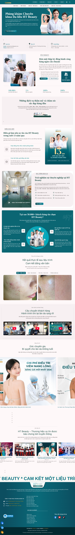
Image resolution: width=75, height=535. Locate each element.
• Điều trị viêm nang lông (31, 515)
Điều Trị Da (16, 5)
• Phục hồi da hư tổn (30, 517)
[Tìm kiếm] (69, 2)
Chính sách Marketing (30, 503)
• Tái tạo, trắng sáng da (30, 520)
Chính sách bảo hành (30, 501)
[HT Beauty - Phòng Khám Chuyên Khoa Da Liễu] (10, 2)
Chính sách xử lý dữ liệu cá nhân (32, 506)
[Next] (6, 36)
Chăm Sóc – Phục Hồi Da (56, 5)
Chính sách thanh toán (30, 500)
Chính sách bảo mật (30, 499)
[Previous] (3, 36)
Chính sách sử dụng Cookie (31, 504)
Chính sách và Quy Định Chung (32, 496)
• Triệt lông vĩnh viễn (30, 522)
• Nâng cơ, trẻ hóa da (30, 518)
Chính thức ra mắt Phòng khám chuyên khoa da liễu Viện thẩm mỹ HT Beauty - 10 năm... (25, 458)
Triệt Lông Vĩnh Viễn (44, 5)
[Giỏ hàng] (66, 2)
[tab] (21, 273)
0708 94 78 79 (17, 503)
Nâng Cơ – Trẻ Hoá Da (32, 5)
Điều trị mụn (29, 514)
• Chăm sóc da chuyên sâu (31, 521)
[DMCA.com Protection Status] (20, 515)
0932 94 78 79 (11, 503)
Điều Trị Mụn (23, 5)
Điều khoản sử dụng (30, 497)
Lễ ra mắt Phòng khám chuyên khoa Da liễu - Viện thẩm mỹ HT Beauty (47, 458)
